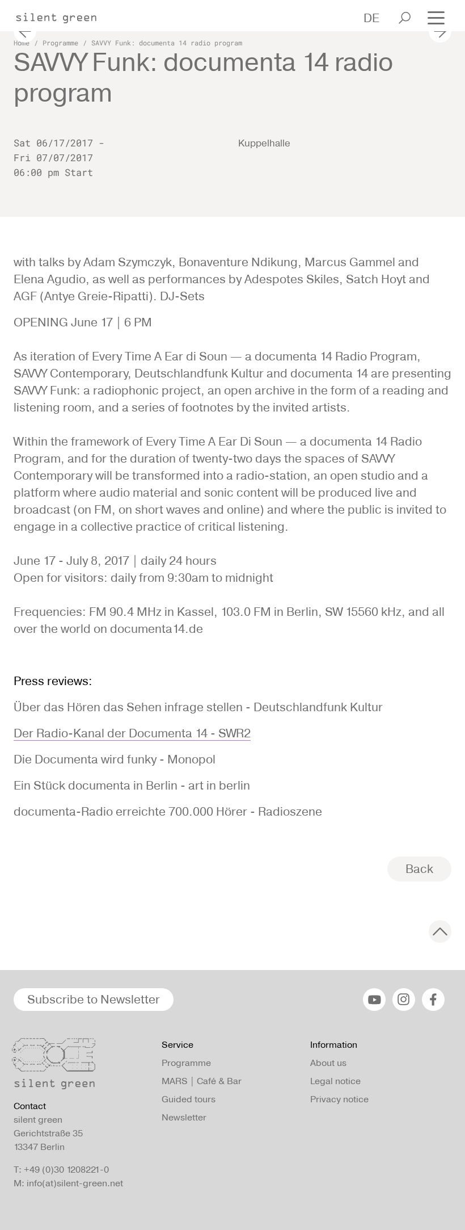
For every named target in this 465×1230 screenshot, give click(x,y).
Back (419, 869)
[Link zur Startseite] (62, 14)
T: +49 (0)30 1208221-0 (61, 1169)
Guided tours (188, 1099)
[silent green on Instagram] (403, 999)
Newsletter (184, 1117)
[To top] (440, 931)
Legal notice (335, 1081)
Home (21, 42)
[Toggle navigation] (436, 16)
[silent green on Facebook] (433, 999)
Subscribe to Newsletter (93, 999)
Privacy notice (339, 1099)
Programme (60, 42)
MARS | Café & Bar (202, 1081)
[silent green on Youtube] (374, 999)
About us (328, 1062)
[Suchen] (405, 18)
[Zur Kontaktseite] (81, 1066)
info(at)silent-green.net (75, 1183)
